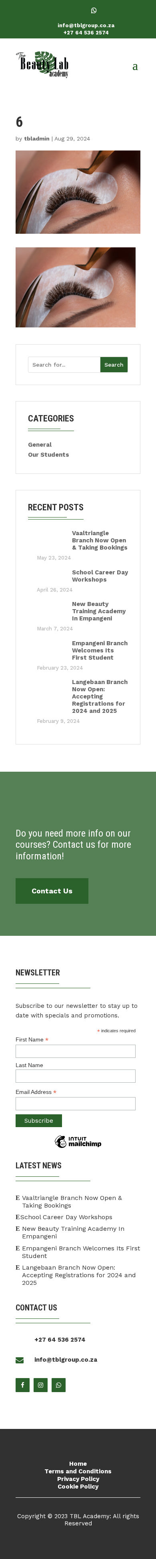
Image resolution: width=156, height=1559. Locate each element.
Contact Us (52, 891)
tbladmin (37, 138)
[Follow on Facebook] (62, 10)
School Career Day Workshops (100, 576)
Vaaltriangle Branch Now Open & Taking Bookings (100, 540)
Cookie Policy (78, 1486)
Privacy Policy (78, 1479)
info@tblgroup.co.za (86, 25)
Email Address (36, 1092)
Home (78, 1464)
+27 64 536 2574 (86, 33)
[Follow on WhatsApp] (94, 10)
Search (114, 364)
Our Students (48, 454)
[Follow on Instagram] (78, 10)
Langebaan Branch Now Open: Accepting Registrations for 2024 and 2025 (100, 696)
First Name (32, 1039)
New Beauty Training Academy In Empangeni (99, 611)
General (40, 444)
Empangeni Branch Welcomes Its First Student (100, 650)
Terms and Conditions (78, 1471)
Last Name (29, 1065)
